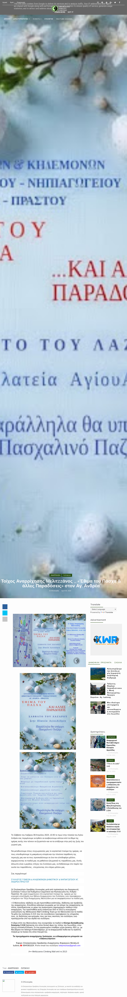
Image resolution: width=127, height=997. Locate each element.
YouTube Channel (64, 19)
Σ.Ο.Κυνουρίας (54, 591)
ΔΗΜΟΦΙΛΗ (94, 662)
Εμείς (12, 2)
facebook (9, 972)
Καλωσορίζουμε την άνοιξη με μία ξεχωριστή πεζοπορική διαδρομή (114, 673)
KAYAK (110, 821)
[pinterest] (102, 2)
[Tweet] (4, 612)
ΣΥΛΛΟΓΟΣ (49, 19)
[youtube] (106, 2)
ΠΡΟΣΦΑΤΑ (106, 662)
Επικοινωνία (21, 2)
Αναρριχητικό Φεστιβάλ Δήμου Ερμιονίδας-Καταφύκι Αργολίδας (113, 745)
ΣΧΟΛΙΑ (118, 662)
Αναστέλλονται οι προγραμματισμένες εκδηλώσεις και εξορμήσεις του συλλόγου (114, 784)
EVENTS (36, 19)
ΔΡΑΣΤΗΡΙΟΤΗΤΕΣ (20, 19)
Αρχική (4, 2)
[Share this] (4, 606)
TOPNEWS (67, 575)
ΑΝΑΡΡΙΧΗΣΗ (55, 575)
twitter (20, 972)
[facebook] (119, 2)
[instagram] (98, 2)
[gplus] (111, 2)
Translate (109, 612)
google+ (31, 972)
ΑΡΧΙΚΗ (7, 19)
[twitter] (115, 2)
